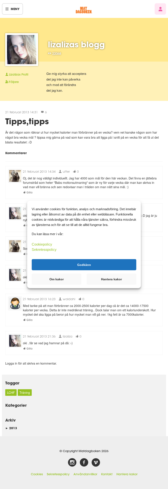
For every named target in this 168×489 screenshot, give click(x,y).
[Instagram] (72, 462)
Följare (14, 82)
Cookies (37, 474)
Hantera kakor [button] (111, 279)
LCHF (11, 392)
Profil (18, 74)
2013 (11, 428)
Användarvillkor (85, 474)
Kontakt (106, 474)
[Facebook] (84, 462)
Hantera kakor (126, 474)
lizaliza (67, 336)
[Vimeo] (95, 462)
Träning (24, 392)
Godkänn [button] (84, 264)
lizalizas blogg (76, 44)
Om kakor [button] (56, 279)
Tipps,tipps (27, 121)
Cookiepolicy (42, 244)
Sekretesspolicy (58, 474)
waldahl (68, 299)
